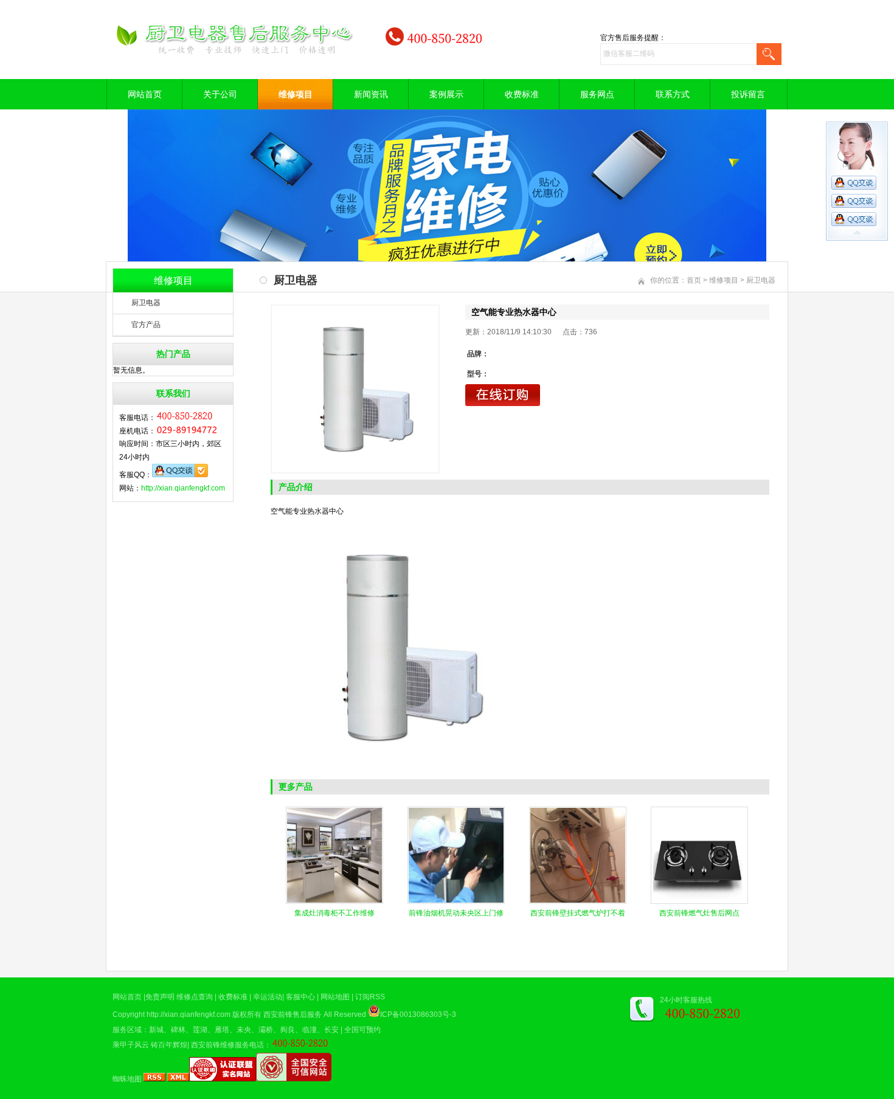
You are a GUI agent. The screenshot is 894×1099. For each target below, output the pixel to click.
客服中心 (300, 997)
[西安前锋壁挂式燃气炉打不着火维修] (577, 901)
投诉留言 (748, 94)
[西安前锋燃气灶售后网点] (699, 901)
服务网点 (597, 94)
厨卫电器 (146, 302)
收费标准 (522, 94)
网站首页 (145, 94)
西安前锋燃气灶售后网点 (699, 913)
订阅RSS (370, 997)
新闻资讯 (371, 94)
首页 (694, 280)
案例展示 (446, 94)
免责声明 (160, 997)
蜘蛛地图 (127, 1079)
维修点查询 (194, 997)
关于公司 (220, 94)
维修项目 (296, 94)
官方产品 (146, 324)
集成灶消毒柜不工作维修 (334, 913)
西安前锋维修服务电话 (227, 1045)
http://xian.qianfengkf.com (183, 488)
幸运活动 (267, 997)
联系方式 (673, 94)
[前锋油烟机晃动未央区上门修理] (456, 901)
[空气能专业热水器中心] (355, 389)
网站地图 (335, 997)
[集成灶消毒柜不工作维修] (334, 901)
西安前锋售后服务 (292, 1014)
